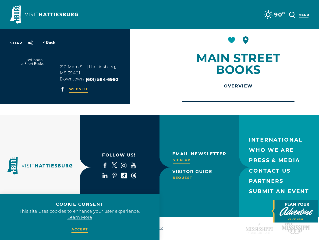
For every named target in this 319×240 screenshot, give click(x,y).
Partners (266, 181)
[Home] (44, 14)
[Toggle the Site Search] (292, 14)
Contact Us (270, 171)
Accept (79, 229)
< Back (49, 42)
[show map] (246, 40)
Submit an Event (279, 191)
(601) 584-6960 (102, 79)
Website (79, 89)
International (275, 140)
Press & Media (274, 160)
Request (182, 178)
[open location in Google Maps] (35, 77)
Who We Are (271, 150)
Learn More (79, 218)
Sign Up (182, 160)
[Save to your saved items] (231, 40)
